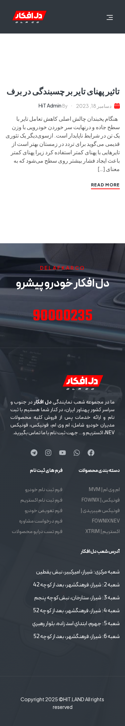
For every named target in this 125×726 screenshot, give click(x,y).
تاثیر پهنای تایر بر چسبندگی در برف (63, 91)
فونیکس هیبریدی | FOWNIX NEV (100, 516)
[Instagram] (48, 452)
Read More (105, 184)
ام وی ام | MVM (104, 490)
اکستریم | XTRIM (102, 532)
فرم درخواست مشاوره (40, 521)
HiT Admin (50, 105)
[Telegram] (34, 452)
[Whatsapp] (76, 452)
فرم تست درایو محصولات (37, 532)
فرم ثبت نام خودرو (43, 490)
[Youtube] (62, 452)
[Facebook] (91, 452)
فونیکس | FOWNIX (100, 500)
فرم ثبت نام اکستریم (41, 500)
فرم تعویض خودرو (43, 511)
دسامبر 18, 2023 (93, 106)
